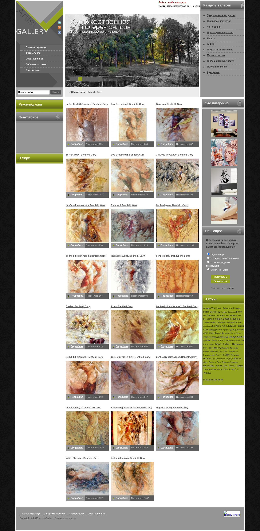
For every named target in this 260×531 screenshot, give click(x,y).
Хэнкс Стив (228, 369)
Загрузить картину (54, 513)
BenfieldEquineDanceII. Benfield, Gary (131, 407)
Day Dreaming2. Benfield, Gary (127, 154)
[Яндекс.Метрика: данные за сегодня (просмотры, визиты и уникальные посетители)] (232, 513)
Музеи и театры (216, 55)
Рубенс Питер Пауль (221, 359)
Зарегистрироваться (178, 6)
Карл (218, 343)
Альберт (207, 326)
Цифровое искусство (219, 21)
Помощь (195, 6)
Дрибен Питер (210, 340)
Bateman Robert (231, 308)
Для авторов (33, 70)
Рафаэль (223, 351)
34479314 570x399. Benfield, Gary (174, 154)
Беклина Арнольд (221, 326)
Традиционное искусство (221, 15)
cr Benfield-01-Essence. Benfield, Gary (87, 104)
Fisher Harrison (229, 315)
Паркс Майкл (214, 348)
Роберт (225, 355)
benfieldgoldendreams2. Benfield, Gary (177, 306)
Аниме (211, 44)
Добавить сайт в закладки (172, 2)
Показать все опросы (222, 288)
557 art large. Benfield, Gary (81, 154)
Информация (76, 513)
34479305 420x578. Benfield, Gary (84, 357)
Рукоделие (213, 72)
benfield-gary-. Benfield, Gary (172, 205)
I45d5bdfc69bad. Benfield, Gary (128, 256)
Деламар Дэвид (224, 337)
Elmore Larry (214, 315)
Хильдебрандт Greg (212, 369)
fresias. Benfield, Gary (78, 306)
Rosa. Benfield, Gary (122, 306)
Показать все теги (213, 379)
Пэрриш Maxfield (210, 351)
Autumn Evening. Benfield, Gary (128, 458)
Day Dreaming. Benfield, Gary (172, 407)
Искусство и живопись (220, 49)
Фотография (214, 26)
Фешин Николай (236, 366)
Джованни (238, 336)
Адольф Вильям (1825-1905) (231, 322)
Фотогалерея (33, 53)
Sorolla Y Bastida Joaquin (226, 318)
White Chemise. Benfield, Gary (82, 458)
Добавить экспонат (36, 64)
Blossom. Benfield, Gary (169, 104)
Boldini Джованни (211, 312)
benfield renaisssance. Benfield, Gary (176, 357)
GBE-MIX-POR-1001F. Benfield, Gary (130, 357)
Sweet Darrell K (210, 322)
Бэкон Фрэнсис (222, 333)
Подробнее (77, 144)
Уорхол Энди (221, 366)
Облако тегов (78, 92)
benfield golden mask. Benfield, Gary (85, 256)
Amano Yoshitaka (212, 308)
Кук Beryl (227, 344)
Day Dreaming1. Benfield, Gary (127, 104)
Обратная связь (35, 58)
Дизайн (211, 38)
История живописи (217, 66)
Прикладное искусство (220, 32)
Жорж (220, 340)
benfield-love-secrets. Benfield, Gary (85, 205)
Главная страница (36, 47)
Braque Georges (227, 312)
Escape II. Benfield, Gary (124, 205)
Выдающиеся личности (220, 61)
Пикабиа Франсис (229, 348)
